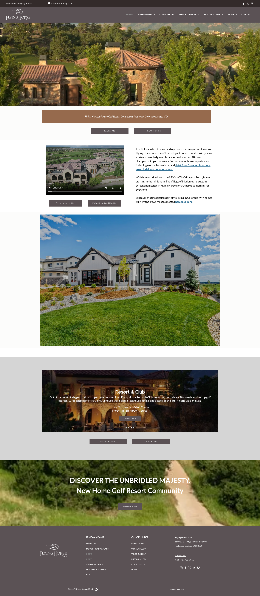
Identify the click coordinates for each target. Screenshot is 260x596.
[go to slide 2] (128, 427)
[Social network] (198, 568)
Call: (177, 559)
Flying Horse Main (183, 537)
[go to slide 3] (131, 427)
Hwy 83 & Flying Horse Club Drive (191, 541)
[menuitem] (129, 14)
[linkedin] (194, 568)
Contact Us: (180, 555)
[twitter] (248, 4)
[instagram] (252, 4)
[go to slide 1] (126, 427)
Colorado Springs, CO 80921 (188, 546)
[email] (177, 568)
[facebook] (244, 4)
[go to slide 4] (133, 427)
